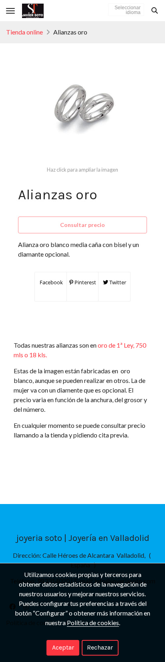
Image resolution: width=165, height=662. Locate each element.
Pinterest (84, 282)
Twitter (117, 282)
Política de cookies (93, 622)
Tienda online (24, 32)
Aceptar (63, 647)
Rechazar (100, 647)
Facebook (50, 282)
